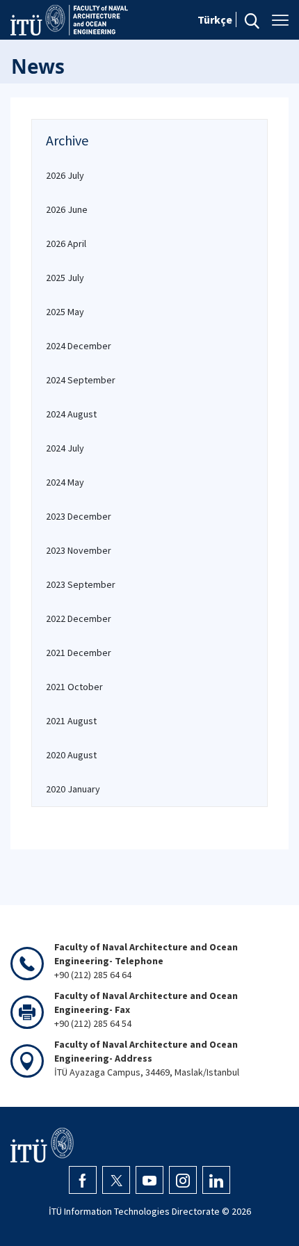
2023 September (80, 584)
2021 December (78, 652)
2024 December (78, 346)
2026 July (65, 175)
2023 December (78, 516)
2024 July (65, 448)
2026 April (66, 243)
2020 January (73, 789)
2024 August (71, 414)
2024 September (80, 380)
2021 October (74, 686)
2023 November (78, 550)
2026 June (67, 209)
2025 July (65, 277)
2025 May (65, 311)
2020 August (71, 755)
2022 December (78, 618)
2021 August (71, 720)
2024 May (65, 482)
